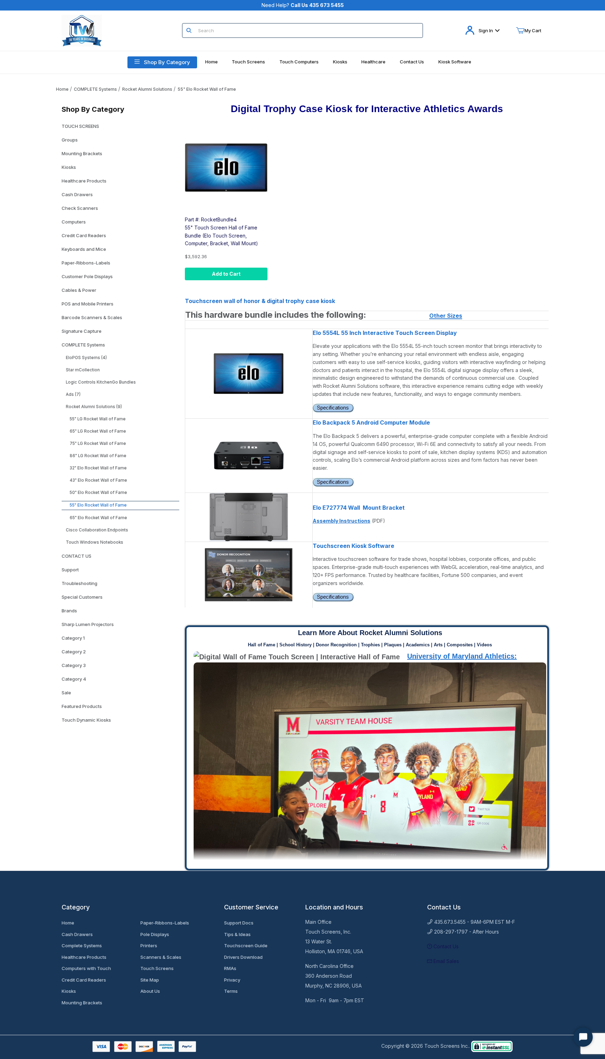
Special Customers (82, 597)
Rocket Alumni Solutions (147, 89)
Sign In (486, 30)
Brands (69, 610)
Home (62, 89)
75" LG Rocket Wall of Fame (98, 443)
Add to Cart (226, 274)
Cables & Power (79, 290)
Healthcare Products (84, 181)
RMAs (230, 968)
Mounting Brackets (82, 153)
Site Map (149, 980)
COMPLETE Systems (95, 89)
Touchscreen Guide (245, 945)
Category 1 (73, 638)
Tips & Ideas (237, 934)
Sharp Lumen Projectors (88, 624)
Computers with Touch (86, 968)
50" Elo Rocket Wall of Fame (98, 492)
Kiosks (69, 167)
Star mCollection (83, 369)
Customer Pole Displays (87, 276)
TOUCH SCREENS (80, 126)
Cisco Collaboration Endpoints (97, 530)
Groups (70, 140)
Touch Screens (157, 968)
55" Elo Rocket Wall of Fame (207, 89)
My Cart (532, 30)
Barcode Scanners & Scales (92, 317)
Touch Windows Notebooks (94, 542)
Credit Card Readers (84, 235)
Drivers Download (243, 957)
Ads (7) (73, 394)
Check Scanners (80, 208)
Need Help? (303, 5)
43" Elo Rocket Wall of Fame (98, 480)
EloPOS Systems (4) (86, 357)
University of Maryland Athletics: (462, 656)
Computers (74, 222)
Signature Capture (82, 331)
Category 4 (74, 679)
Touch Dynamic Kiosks (86, 720)
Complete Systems (82, 945)
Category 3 (74, 665)
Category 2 (74, 651)
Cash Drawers (77, 194)
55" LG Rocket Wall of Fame (98, 419)
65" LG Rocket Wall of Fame (98, 431)
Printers (148, 945)
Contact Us (445, 946)
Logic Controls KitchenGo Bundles (101, 382)
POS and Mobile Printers (87, 304)
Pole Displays (154, 934)
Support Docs (238, 923)
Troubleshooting (79, 583)
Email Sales (445, 961)
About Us (150, 991)
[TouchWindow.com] (82, 30)
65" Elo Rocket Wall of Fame (98, 517)
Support (70, 569)
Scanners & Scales (160, 957)
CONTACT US (76, 556)
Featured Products (82, 706)
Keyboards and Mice (84, 249)
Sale (66, 692)
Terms (231, 991)
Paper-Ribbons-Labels (86, 263)
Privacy (232, 980)
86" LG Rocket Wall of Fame (98, 455)
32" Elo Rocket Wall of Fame (98, 468)
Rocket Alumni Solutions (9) (94, 406)
